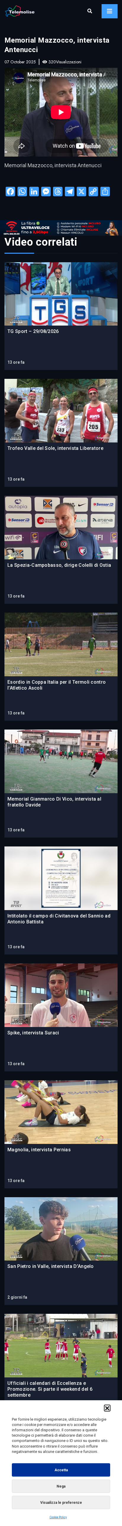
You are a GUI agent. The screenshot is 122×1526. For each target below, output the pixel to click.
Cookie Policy (58, 1517)
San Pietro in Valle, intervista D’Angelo (50, 1266)
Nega (61, 1486)
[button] (107, 1408)
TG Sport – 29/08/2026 (33, 331)
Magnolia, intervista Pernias (39, 1149)
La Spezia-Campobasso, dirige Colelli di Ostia (59, 565)
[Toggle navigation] (110, 11)
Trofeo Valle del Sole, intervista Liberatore (55, 448)
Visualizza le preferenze (61, 1503)
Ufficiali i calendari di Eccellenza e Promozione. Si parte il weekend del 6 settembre (49, 1389)
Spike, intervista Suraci (33, 1033)
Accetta (61, 1470)
